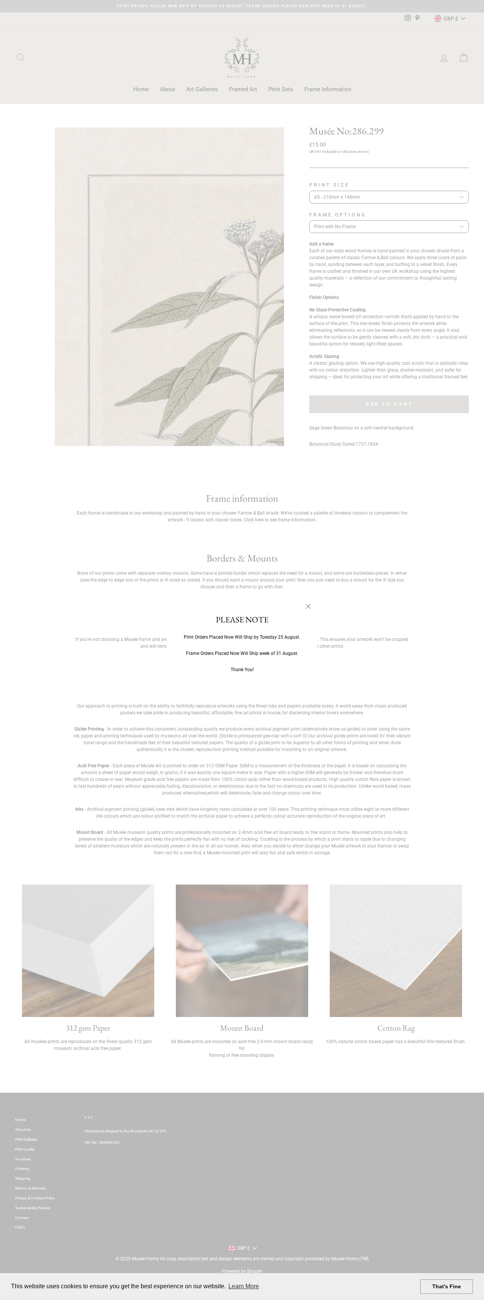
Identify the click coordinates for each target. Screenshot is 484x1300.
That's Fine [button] (446, 1286)
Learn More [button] (243, 1286)
